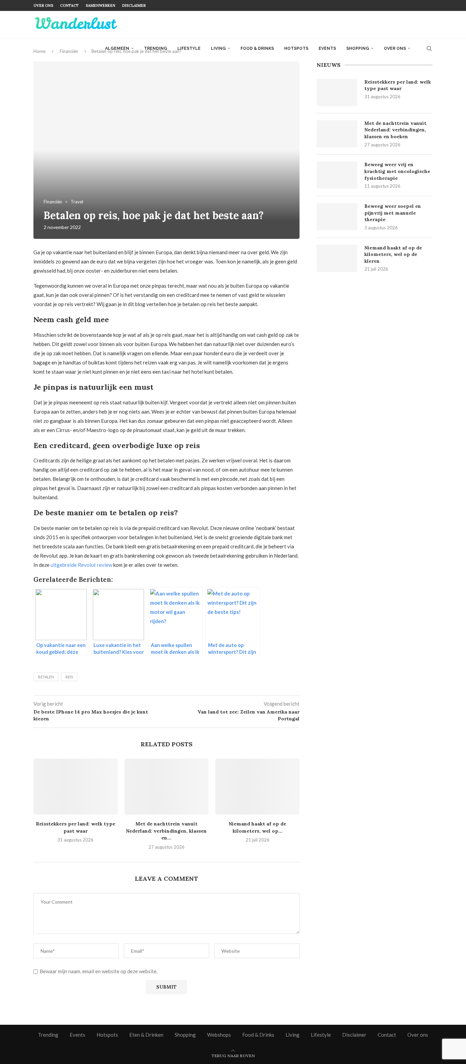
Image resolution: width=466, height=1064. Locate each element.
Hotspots (296, 48)
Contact (69, 5)
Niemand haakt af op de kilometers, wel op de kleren (393, 254)
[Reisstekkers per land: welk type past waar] (75, 787)
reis (69, 677)
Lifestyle (189, 48)
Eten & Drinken (146, 1035)
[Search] (429, 48)
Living (218, 48)
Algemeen (117, 48)
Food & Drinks (257, 48)
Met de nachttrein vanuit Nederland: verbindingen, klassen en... (166, 831)
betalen (46, 677)
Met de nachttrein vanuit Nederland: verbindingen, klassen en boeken (395, 130)
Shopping (357, 48)
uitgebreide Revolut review (81, 565)
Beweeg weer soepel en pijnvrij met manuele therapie (392, 212)
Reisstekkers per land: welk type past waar (397, 85)
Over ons (43, 5)
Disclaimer (134, 5)
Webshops (219, 1035)
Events (327, 48)
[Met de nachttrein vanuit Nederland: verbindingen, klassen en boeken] (167, 787)
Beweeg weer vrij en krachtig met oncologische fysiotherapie (397, 171)
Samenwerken (100, 5)
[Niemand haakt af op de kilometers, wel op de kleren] (257, 787)
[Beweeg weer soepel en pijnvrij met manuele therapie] (337, 216)
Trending (155, 48)
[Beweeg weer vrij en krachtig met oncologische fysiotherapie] (337, 175)
